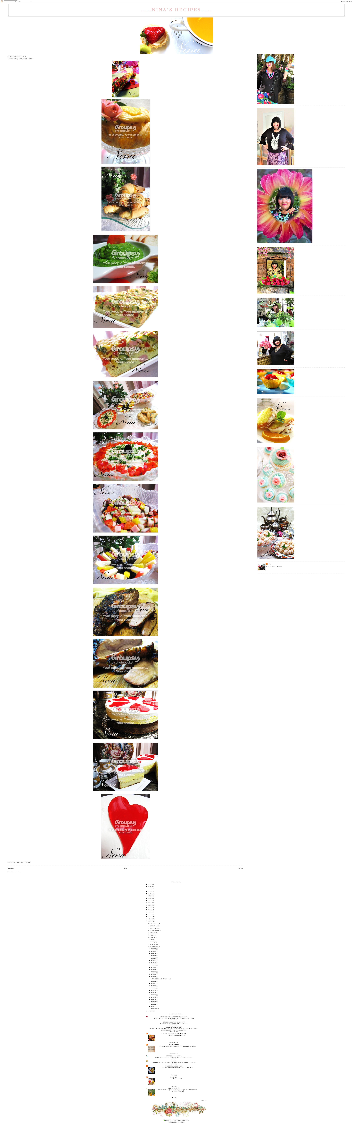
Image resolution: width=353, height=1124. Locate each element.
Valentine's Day (26, 862)
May (151, 939)
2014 (150, 912)
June (152, 937)
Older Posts (240, 868)
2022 (150, 893)
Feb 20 (153, 962)
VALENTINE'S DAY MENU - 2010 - (20, 58)
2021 (150, 896)
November (154, 926)
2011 (150, 919)
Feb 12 (153, 981)
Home (125, 868)
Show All (204, 1100)
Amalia (174, 1061)
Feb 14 (153, 976)
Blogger (181, 1122)
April (152, 942)
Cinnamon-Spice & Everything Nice (173, 1017)
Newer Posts (11, 868)
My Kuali (173, 1077)
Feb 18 (153, 967)
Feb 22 (153, 960)
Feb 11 (153, 983)
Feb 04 (153, 999)
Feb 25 (153, 953)
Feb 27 (153, 949)
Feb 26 (153, 951)
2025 (150, 886)
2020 (150, 898)
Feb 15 (153, 974)
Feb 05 (153, 997)
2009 (150, 1011)
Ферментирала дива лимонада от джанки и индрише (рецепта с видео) (177, 1090)
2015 (150, 909)
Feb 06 (153, 995)
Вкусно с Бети (174, 1088)
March (152, 944)
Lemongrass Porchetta (177, 1035)
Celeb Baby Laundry (174, 1027)
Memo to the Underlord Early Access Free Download (174, 1018)
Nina (269, 563)
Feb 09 (153, 988)
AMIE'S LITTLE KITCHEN (174, 1066)
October (153, 928)
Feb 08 (153, 990)
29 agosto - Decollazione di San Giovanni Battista (177, 1046)
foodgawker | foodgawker (173, 1022)
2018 (150, 903)
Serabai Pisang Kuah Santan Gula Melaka (177, 1067)
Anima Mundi (174, 1045)
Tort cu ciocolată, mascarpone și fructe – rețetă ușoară (174, 1062)
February (153, 946)
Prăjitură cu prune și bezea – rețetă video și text (173, 1057)
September (154, 930)
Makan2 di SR (177, 1078)
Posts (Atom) (18, 872)
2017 (150, 905)
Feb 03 (153, 1002)
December (154, 923)
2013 (150, 914)
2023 (150, 891)
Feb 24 (153, 956)
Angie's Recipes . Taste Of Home (174, 1033)
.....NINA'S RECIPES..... (176, 9)
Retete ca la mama (173, 1056)
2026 (150, 884)
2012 (150, 916)
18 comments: (22, 861)
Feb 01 (153, 1006)
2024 (150, 889)
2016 (150, 907)
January (153, 1009)
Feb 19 (153, 965)
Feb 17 (153, 969)
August (153, 933)
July (152, 935)
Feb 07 (153, 992)
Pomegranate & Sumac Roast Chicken (174, 1023)
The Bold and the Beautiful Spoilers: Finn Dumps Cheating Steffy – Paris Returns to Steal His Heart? (174, 1029)
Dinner (18, 862)
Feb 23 (153, 958)
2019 (150, 900)
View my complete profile (274, 566)
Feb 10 (153, 986)
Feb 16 (153, 972)
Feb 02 (153, 1004)
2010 (14, 862)
